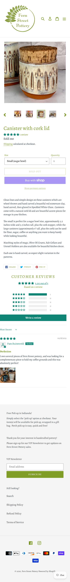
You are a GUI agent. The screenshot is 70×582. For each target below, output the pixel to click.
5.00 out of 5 (41, 283)
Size (6, 155)
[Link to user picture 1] (8, 375)
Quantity (55, 155)
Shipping (8, 144)
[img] (8, 338)
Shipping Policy (15, 505)
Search (10, 496)
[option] (17, 114)
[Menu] (64, 18)
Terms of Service (15, 522)
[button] (12, 134)
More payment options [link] (35, 188)
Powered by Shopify (47, 571)
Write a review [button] (33, 318)
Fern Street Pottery (30, 571)
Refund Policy (14, 513)
